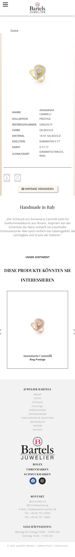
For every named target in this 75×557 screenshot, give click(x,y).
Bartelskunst (37, 421)
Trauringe (37, 406)
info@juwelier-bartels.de (41, 509)
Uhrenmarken (38, 469)
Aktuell (37, 394)
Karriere (37, 429)
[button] (6, 178)
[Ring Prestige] (37, 71)
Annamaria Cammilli (37, 356)
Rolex (37, 464)
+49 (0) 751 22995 (40, 513)
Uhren (37, 398)
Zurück (14, 30)
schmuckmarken (37, 474)
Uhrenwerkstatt (37, 414)
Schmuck (37, 402)
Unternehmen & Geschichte (37, 417)
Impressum (61, 545)
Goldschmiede (37, 410)
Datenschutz (44, 545)
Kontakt (37, 425)
